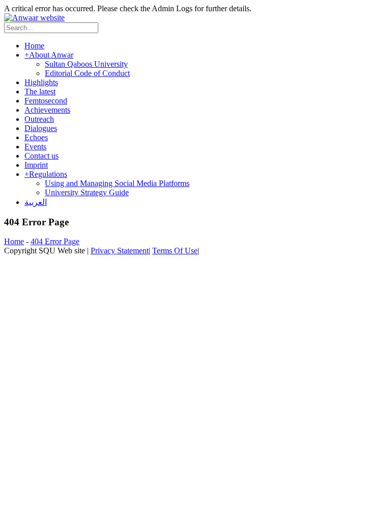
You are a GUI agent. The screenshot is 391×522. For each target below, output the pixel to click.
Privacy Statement (120, 250)
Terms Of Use (175, 250)
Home (14, 241)
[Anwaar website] (34, 17)
